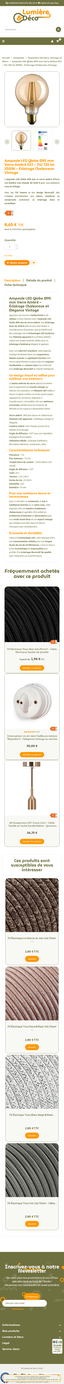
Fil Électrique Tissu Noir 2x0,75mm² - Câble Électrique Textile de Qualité (32, 651)
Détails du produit (39, 280)
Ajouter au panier (18, 263)
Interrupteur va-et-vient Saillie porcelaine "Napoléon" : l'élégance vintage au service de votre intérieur (32, 738)
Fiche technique (15, 284)
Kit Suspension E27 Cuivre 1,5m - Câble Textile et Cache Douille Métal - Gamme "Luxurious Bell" (32, 824)
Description (12, 280)
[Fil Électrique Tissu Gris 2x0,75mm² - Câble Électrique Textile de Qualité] (32, 1170)
